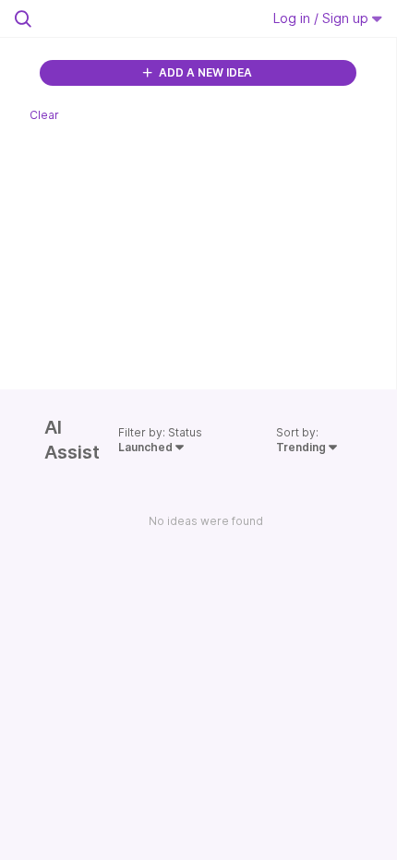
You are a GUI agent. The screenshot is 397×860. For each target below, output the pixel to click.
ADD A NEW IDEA (204, 72)
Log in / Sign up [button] (322, 18)
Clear (44, 115)
